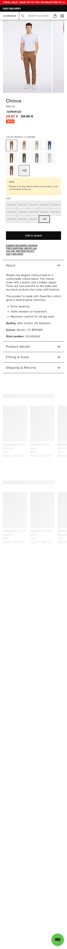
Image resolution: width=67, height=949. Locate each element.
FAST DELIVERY (12, 8)
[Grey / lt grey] (36, 157)
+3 (24, 170)
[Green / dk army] (24, 157)
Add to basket (33, 235)
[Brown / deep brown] (11, 157)
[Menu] (62, 16)
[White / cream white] (36, 145)
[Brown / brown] (11, 170)
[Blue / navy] (49, 145)
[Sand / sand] (24, 145)
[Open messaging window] (57, 939)
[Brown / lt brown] (11, 145)
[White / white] (49, 157)
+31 (44, 219)
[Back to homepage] (9, 15)
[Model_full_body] (27, 56)
